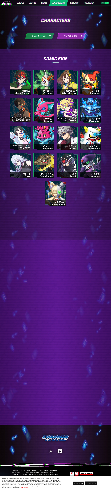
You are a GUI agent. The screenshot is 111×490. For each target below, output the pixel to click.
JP (103, 3)
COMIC (54, 229)
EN (107, 3)
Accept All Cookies (91, 483)
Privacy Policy (24, 487)
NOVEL (54, 413)
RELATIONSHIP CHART (54, 216)
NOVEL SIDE (70, 35)
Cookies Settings (78, 483)
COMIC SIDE (39, 35)
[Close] (108, 483)
